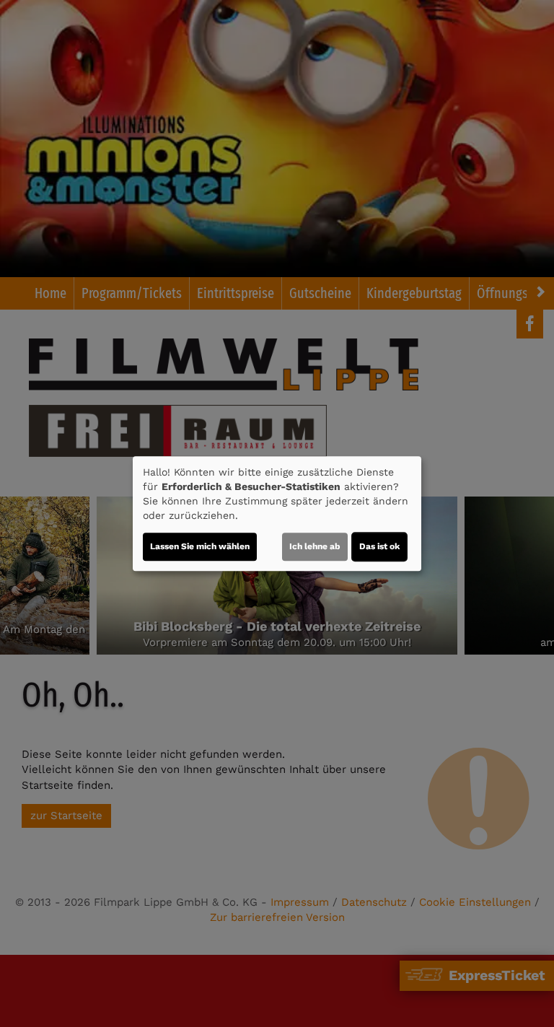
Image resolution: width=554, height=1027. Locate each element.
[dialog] (277, 514)
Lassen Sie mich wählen (200, 546)
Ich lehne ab (314, 546)
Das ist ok (379, 546)
